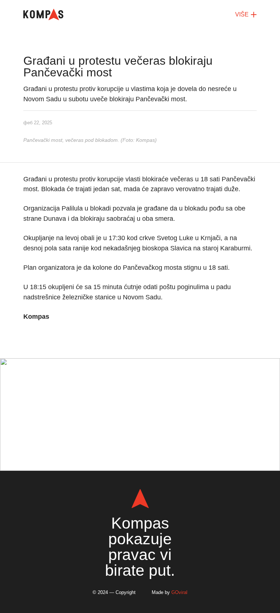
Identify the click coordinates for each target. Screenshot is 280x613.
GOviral (179, 592)
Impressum (156, 455)
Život (113, 385)
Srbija (161, 373)
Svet (191, 373)
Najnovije (97, 373)
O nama (119, 455)
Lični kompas (154, 385)
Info (132, 373)
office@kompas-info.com (140, 422)
